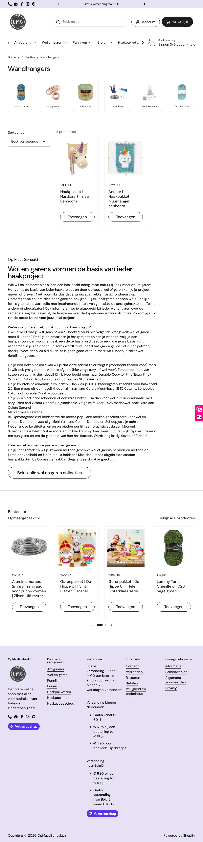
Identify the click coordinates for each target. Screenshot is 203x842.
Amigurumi (55, 669)
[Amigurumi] (53, 92)
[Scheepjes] (85, 92)
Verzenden (134, 672)
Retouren (133, 677)
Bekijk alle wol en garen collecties (49, 473)
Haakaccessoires (60, 703)
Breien (52, 686)
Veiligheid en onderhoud (136, 691)
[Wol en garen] (21, 92)
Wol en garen (57, 675)
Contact (132, 666)
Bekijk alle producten (176, 518)
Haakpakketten (59, 692)
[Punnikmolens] (150, 92)
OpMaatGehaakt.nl (52, 835)
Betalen (132, 683)
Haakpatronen (58, 697)
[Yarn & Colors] (182, 92)
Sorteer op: (16, 132)
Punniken (54, 680)
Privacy (171, 688)
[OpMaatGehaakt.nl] (18, 22)
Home (12, 57)
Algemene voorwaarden (175, 680)
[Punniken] (117, 92)
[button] (177, 22)
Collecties (28, 57)
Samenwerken (176, 672)
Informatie (173, 666)
